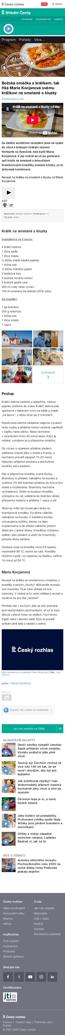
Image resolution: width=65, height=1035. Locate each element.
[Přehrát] (8, 193)
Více (39, 40)
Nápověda (40, 913)
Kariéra (38, 923)
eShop (7, 923)
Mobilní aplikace (13, 956)
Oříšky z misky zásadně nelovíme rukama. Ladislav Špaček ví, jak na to (37, 837)
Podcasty (9, 951)
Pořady (25, 40)
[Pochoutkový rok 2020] (32, 60)
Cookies (7, 1022)
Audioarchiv (43, 19)
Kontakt (39, 929)
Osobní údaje (23, 1022)
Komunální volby (13, 913)
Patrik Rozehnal (21, 683)
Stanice (8, 918)
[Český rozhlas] (13, 4)
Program (26, 19)
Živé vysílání (11, 941)
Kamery (58, 19)
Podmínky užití (42, 1022)
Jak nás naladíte (44, 908)
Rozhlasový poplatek (47, 934)
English (7, 1025)
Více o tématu (14, 855)
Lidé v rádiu (41, 918)
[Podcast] (5, 205)
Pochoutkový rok (13, 99)
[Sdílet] (11, 205)
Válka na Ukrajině (14, 908)
